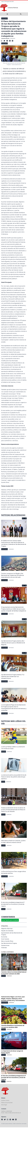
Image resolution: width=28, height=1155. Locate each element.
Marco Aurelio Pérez (7, 941)
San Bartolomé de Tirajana (9, 943)
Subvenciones (5, 945)
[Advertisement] (14, 1141)
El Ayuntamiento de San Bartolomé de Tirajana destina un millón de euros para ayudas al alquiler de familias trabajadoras (13, 609)
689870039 (9, 1111)
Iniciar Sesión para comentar (10, 920)
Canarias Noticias (5, 38)
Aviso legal (4, 1104)
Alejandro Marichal (6, 928)
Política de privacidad (6, 1102)
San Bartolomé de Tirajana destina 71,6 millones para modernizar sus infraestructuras (12, 676)
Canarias (3, 976)
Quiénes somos (5, 1100)
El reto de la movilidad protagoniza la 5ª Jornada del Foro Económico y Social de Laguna (13, 904)
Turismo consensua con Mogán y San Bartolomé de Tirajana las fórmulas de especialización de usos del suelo (12, 575)
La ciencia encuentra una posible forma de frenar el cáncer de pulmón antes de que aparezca (13, 777)
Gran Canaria (4, 18)
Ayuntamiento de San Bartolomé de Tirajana (11, 934)
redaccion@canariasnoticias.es (13, 1112)
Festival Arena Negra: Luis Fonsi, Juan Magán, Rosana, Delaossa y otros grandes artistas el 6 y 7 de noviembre (13, 998)
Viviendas (4, 947)
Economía (4, 937)
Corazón (3, 845)
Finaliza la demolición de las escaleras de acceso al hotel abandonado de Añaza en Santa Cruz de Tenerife (13, 809)
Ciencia (3, 781)
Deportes (4, 751)
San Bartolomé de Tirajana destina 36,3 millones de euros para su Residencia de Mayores (13, 642)
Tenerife (3, 814)
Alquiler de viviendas (7, 931)
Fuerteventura (5, 1002)
